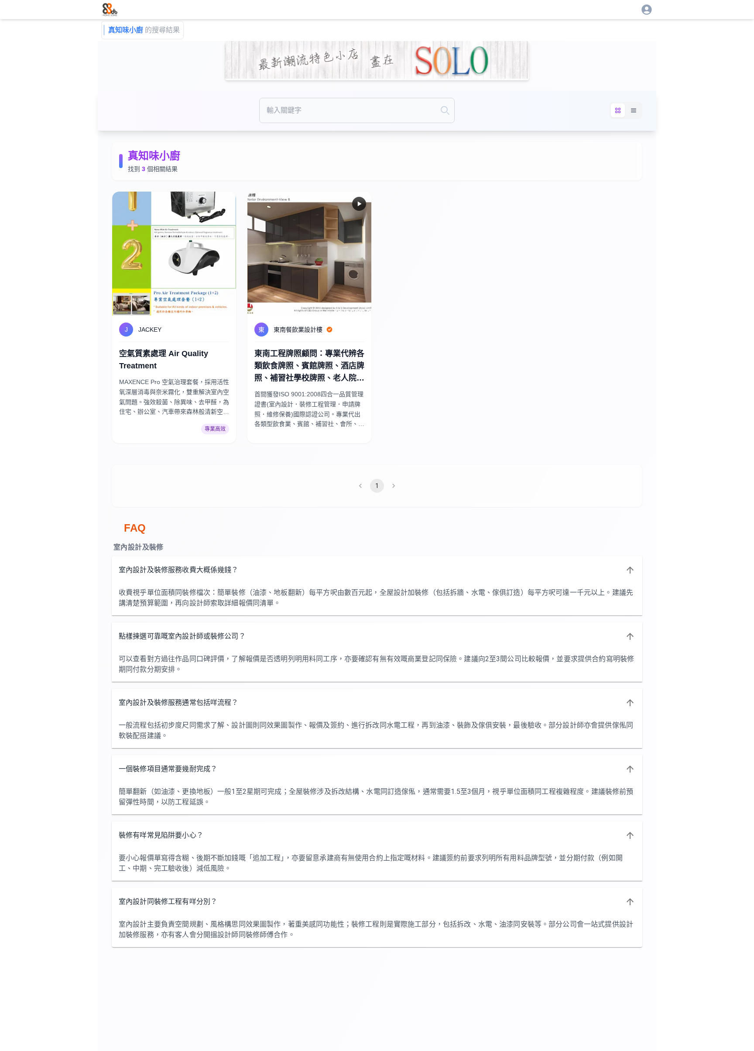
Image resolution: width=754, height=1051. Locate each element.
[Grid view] (618, 110)
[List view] (634, 110)
